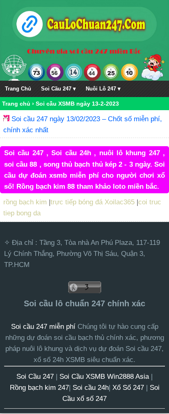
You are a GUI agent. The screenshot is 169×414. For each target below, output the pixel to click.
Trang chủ (16, 103)
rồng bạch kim (25, 202)
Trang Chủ (18, 89)
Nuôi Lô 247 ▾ (103, 89)
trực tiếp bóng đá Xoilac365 (92, 202)
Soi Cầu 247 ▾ (58, 89)
